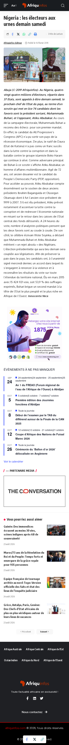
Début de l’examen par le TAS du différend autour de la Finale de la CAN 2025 (39, 419)
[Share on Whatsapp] (23, 34)
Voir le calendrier (13, 461)
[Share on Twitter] (18, 34)
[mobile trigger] (7, 5)
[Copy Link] (29, 34)
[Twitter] (41, 698)
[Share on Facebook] (12, 34)
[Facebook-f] (27, 698)
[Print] (35, 34)
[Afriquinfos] (34, 5)
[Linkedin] (34, 698)
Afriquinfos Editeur (13, 43)
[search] (62, 5)
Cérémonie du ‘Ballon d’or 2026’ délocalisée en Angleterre (35, 451)
